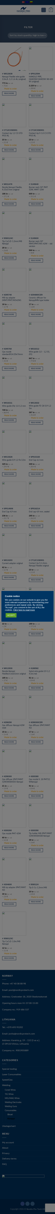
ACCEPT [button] (11, 615)
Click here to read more (24, 610)
